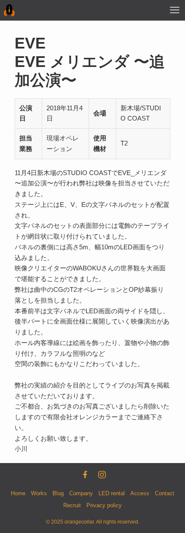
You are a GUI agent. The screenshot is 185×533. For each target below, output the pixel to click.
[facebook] (84, 474)
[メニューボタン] (174, 10)
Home (18, 493)
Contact (164, 493)
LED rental (112, 493)
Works (39, 493)
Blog (58, 493)
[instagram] (101, 474)
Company (81, 493)
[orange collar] (9, 10)
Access (139, 493)
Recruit (72, 505)
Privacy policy (104, 505)
